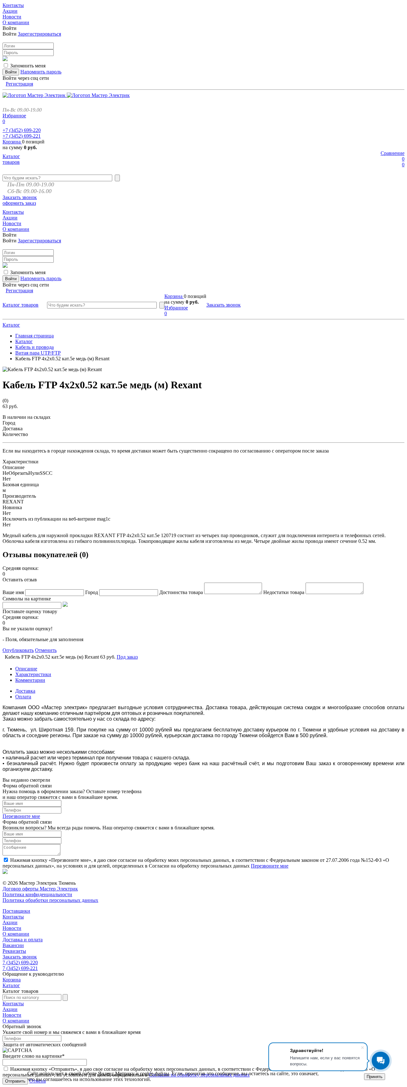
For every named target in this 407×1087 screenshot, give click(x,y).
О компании (16, 934)
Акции (10, 922)
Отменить (46, 650)
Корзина (12, 141)
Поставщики (16, 911)
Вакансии (13, 945)
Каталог (11, 325)
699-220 (22, 130)
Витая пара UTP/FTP (38, 353)
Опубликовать (18, 650)
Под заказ (127, 657)
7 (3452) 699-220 (20, 962)
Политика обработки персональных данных (50, 900)
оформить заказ (19, 203)
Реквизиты (14, 951)
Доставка (25, 691)
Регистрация (19, 84)
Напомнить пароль (40, 71)
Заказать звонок (20, 197)
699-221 (22, 136)
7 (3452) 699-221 (20, 968)
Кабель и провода (34, 347)
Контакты (13, 916)
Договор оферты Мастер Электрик (40, 888)
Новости (12, 928)
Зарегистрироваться (39, 34)
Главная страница (34, 335)
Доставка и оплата (23, 939)
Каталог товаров (11, 159)
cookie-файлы (154, 1073)
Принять (375, 1076)
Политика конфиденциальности (37, 894)
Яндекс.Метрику (116, 1073)
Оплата (23, 696)
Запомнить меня (27, 65)
